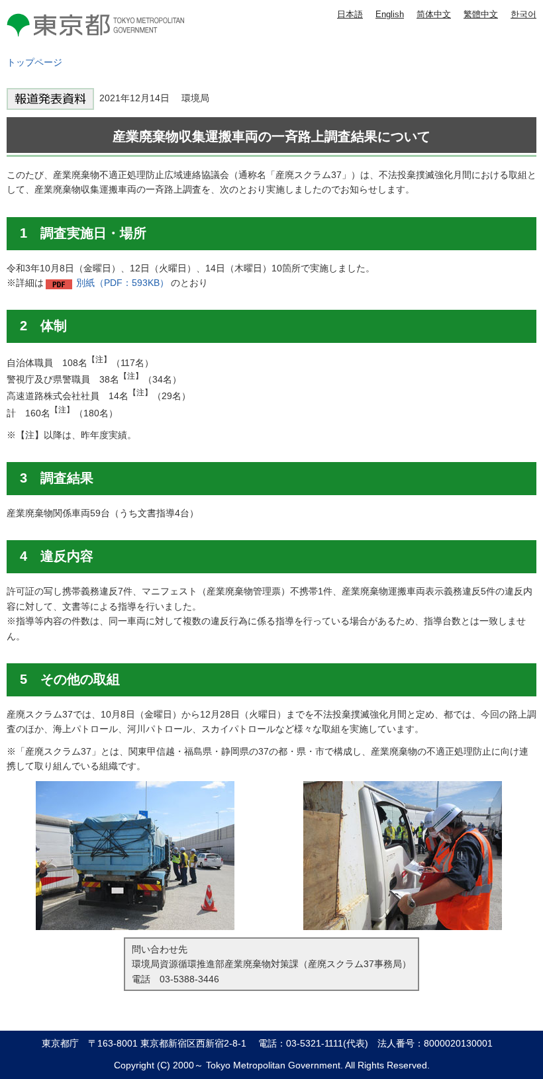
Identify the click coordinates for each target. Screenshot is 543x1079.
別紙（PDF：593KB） (122, 282)
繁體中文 (481, 14)
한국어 (523, 14)
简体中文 (434, 14)
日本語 (350, 14)
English (389, 14)
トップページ (34, 62)
